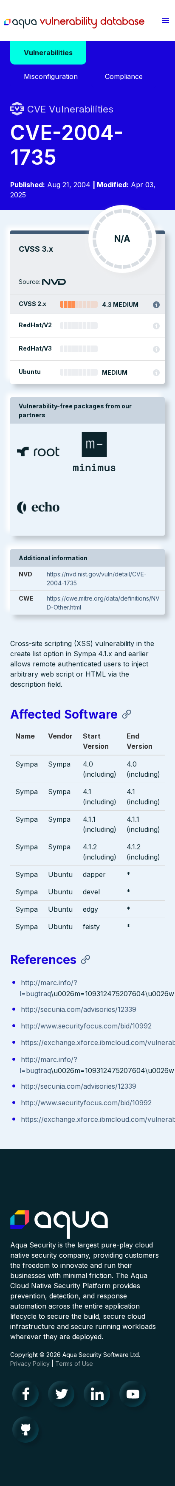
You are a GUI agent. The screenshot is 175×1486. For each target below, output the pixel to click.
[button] (165, 20)
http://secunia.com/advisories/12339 (78, 1009)
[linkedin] (99, 1396)
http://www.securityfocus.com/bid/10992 (86, 1026)
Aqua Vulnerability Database (74, 22)
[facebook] (28, 1396)
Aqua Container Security (59, 1225)
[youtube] (135, 1396)
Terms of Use (74, 1363)
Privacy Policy (30, 1363)
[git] (28, 1431)
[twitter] (64, 1396)
